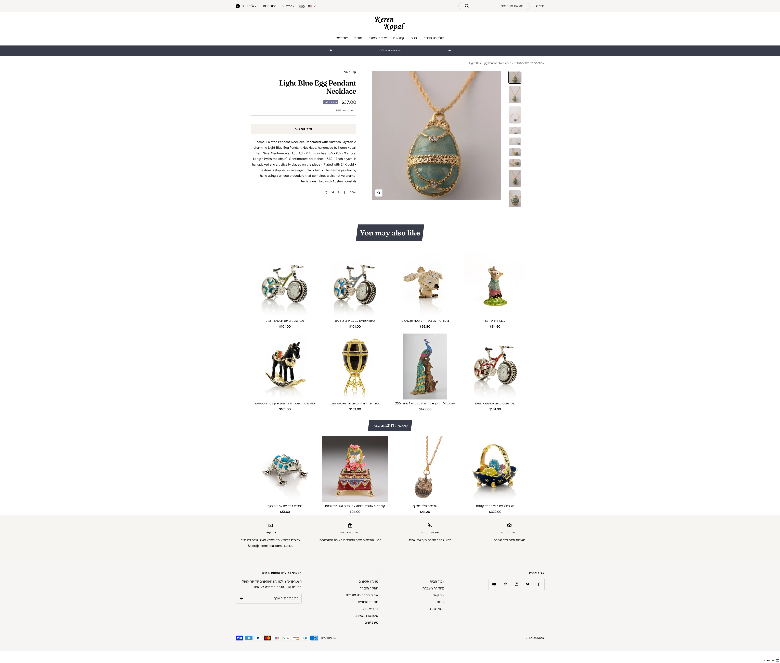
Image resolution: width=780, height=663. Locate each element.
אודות (358, 38)
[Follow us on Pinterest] (505, 584)
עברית (290, 6)
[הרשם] (241, 598)
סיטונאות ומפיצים (366, 616)
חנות (414, 38)
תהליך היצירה (369, 588)
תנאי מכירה (436, 609)
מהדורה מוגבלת (433, 588)
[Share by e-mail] (326, 192)
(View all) (379, 426)
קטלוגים (398, 38)
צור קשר (342, 38)
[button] (771, 660)
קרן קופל (350, 72)
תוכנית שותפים (368, 602)
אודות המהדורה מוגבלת (362, 595)
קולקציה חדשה (434, 38)
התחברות (269, 6)
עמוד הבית (537, 63)
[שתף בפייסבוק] (345, 192)
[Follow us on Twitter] (527, 584)
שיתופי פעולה (377, 38)
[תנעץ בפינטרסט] (339, 192)
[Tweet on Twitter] (333, 192)
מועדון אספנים (368, 581)
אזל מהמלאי (521, 63)
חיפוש (540, 6)
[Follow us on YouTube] (494, 584)
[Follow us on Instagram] (516, 584)
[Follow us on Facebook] (538, 584)
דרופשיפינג (370, 609)
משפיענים (371, 622)
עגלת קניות (246, 6)
